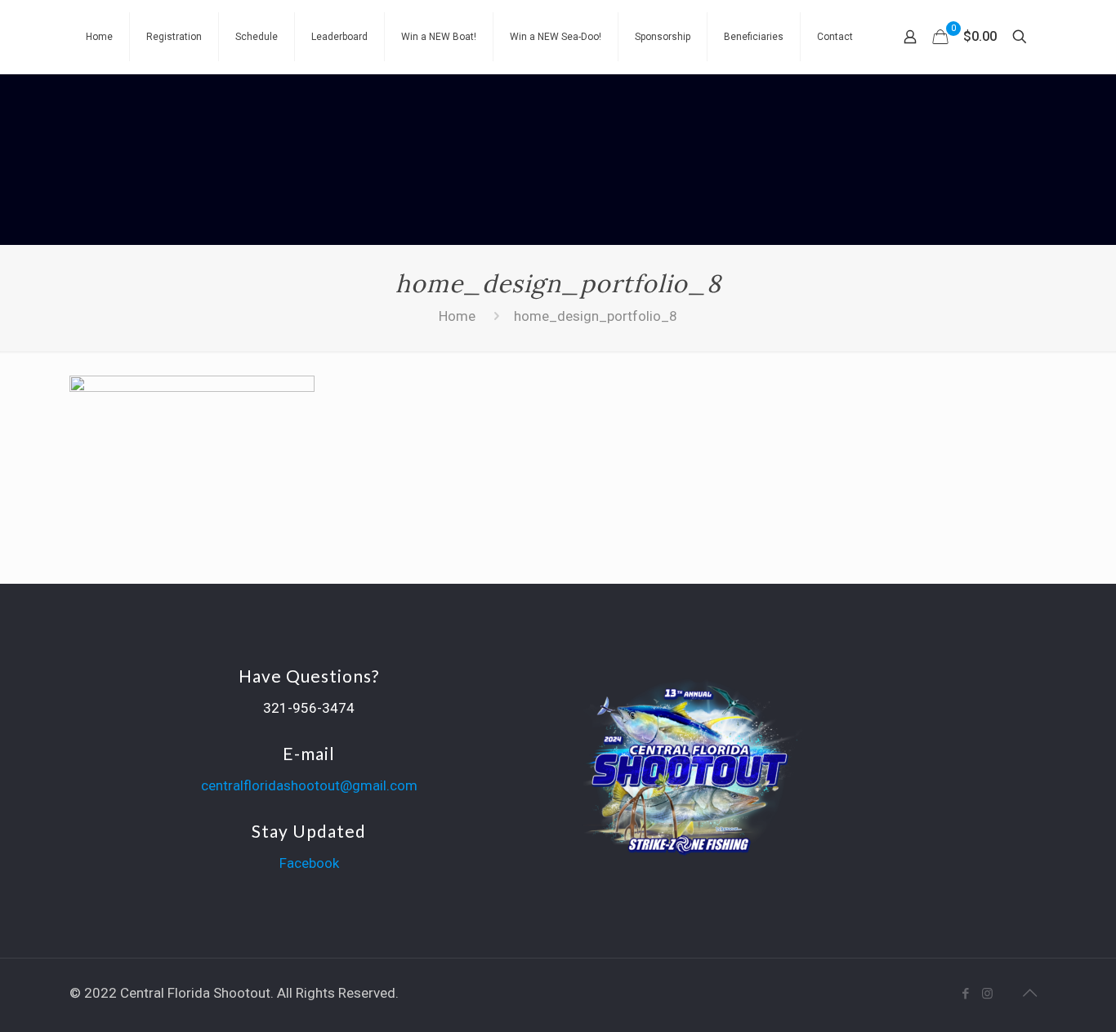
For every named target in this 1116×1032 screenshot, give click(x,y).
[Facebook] (965, 993)
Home (457, 316)
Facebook (309, 863)
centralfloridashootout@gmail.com (309, 785)
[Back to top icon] (1029, 993)
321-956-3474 (309, 708)
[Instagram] (987, 993)
